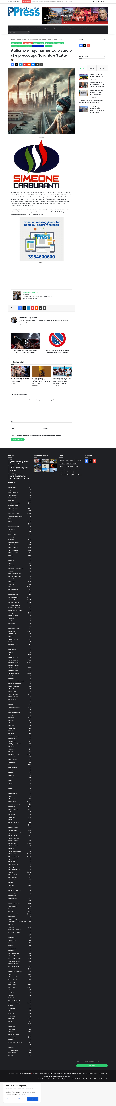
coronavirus (12, 581)
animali (11, 518)
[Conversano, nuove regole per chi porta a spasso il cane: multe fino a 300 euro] (45, 466)
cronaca (62, 463)
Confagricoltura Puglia (15, 573)
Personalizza (10, 1099)
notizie (70, 469)
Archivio (68, 1078)
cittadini (11, 560)
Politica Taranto (13, 843)
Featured (11, 678)
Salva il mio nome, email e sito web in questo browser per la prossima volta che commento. (37, 435)
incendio (11, 720)
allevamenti (12, 497)
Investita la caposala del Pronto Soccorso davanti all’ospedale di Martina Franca (97, 109)
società (11, 945)
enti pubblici (12, 649)
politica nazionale (14, 838)
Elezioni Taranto (13, 639)
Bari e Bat (12, 545)
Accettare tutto (32, 1099)
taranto (76, 472)
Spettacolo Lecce (14, 966)
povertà (11, 848)
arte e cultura (13, 524)
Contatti (74, 1078)
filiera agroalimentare (15, 683)
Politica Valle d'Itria (14, 846)
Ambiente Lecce (13, 511)
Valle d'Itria (12, 1037)
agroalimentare (13, 492)
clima (10, 563)
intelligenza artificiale (15, 744)
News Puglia (63, 469)
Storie (11, 990)
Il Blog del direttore (14, 712)
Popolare (81, 68)
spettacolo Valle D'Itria (15, 971)
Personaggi (12, 817)
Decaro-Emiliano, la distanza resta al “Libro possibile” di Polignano (97, 84)
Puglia (11, 872)
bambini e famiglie (14, 542)
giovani (11, 704)
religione (11, 887)
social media (12, 940)
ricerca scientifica (14, 893)
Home (11, 28)
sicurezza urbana (14, 935)
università (12, 1029)
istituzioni (11, 746)
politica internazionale (15, 833)
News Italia (12, 798)
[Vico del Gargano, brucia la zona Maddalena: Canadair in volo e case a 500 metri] (45, 470)
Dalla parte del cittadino (15, 613)
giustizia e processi (14, 707)
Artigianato (12, 529)
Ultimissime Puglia (76, 474)
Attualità (11, 537)
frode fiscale (12, 699)
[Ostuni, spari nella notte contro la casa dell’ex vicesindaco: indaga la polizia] (37, 470)
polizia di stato (77, 469)
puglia (61, 472)
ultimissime (49, 46)
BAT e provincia (13, 550)
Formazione (12, 689)
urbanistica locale (14, 1034)
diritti (10, 620)
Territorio (11, 1013)
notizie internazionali (14, 804)
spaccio (11, 950)
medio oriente (13, 767)
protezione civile (13, 864)
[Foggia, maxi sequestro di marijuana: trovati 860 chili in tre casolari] (45, 461)
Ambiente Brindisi (14, 505)
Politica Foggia (13, 830)
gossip (11, 709)
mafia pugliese (13, 759)
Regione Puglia (69, 472)
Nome (13, 421)
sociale (11, 942)
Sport (54, 28)
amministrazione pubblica (16, 516)
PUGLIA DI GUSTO (14, 874)
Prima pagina (15, 46)
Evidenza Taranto (38, 43)
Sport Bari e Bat (13, 976)
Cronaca (19, 28)
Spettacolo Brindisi (14, 961)
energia (11, 641)
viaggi (11, 1039)
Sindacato (12, 937)
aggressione (12, 487)
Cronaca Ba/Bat (13, 589)
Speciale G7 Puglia (14, 953)
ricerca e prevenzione (15, 890)
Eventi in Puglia (13, 660)
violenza (11, 1045)
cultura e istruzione (14, 607)
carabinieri (78, 460)
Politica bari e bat (14, 822)
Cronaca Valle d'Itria (14, 605)
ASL (10, 531)
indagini (11, 730)
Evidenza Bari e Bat (14, 662)
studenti (11, 995)
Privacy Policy (89, 1078)
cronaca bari (12, 592)
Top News (12, 1016)
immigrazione (13, 715)
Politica (28, 28)
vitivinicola (12, 1047)
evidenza (68, 463)
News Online (12, 801)
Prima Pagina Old (14, 856)
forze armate (12, 691)
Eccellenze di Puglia (14, 628)
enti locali (12, 647)
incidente (11, 725)
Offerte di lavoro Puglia (59, 1078)
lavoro (11, 751)
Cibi (12, 785)
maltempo (12, 762)
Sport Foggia (12, 982)
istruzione (12, 749)
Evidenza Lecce (13, 670)
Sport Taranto (13, 987)
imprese (11, 717)
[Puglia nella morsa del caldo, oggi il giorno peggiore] (53, 470)
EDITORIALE (12, 634)
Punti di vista (12, 880)
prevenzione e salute (15, 851)
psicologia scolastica (15, 867)
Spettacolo (12, 956)
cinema (11, 558)
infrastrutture (13, 738)
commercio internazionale (16, 568)
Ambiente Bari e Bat (14, 503)
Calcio (11, 555)
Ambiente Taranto (21, 39)
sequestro (12, 916)
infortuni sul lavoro (14, 736)
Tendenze (12, 1011)
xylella (11, 1055)
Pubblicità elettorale (14, 869)
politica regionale (14, 840)
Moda (10, 780)
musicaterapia (13, 793)
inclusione (12, 728)
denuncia (11, 618)
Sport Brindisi (13, 979)
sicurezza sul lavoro (14, 932)
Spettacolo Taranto (14, 969)
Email (13, 428)
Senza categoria (13, 914)
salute (11, 901)
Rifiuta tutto (21, 1099)
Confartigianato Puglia (15, 576)
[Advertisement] (41, 277)
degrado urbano (13, 615)
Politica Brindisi (13, 825)
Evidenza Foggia (13, 668)
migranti (11, 772)
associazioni (12, 534)
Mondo (11, 783)
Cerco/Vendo (70, 28)
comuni (11, 571)
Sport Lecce (12, 984)
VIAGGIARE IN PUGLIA (15, 1042)
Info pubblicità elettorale (100, 1078)
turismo (11, 1024)
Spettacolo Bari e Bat (15, 958)
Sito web (45, 428)
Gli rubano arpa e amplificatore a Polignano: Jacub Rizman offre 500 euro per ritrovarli (41, 380)
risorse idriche (13, 898)
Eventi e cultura (13, 657)
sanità (11, 908)
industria (11, 733)
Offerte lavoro (13, 812)
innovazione (12, 741)
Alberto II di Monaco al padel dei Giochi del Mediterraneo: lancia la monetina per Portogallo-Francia (62, 380)
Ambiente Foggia (13, 508)
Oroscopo (12, 814)
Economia (46, 28)
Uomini (11, 1031)
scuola (11, 911)
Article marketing (14, 526)
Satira (12, 992)
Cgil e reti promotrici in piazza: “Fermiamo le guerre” (97, 76)
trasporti (11, 1018)
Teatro (11, 1005)
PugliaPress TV (83, 28)
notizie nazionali (58, 43)
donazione (12, 623)
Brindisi (72, 460)
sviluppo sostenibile (14, 1000)
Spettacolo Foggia (14, 963)
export (11, 675)
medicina (11, 764)
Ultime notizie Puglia (65, 474)
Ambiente (37, 28)
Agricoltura (12, 490)
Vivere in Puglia (13, 1050)
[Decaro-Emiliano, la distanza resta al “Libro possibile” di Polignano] (83, 85)
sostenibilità (12, 948)
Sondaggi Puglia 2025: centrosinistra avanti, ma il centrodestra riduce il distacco (97, 93)
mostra (11, 788)
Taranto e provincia (38, 46)
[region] (22, 1093)
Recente (91, 68)
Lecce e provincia (14, 754)
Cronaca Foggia (13, 597)
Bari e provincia (13, 547)
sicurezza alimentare (15, 929)
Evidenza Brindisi (14, 665)
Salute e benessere (26, 46)
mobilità (11, 775)
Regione (11, 885)
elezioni (11, 636)
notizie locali (49, 43)
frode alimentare (13, 696)
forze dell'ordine (13, 694)
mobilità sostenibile (14, 778)
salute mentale (13, 906)
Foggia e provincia (14, 686)
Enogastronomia (13, 644)
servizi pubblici (13, 919)
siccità (11, 924)
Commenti (102, 68)
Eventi (62, 28)
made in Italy (12, 757)
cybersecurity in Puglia (15, 610)
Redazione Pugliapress (19, 60)
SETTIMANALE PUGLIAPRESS (17, 922)
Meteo (11, 770)
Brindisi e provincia (14, 552)
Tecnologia (12, 1008)
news (10, 796)
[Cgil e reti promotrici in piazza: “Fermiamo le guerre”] (83, 77)
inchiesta (11, 723)
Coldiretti (11, 566)
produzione (12, 861)
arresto (11, 521)
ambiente (11, 500)
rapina (11, 882)
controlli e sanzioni (14, 579)
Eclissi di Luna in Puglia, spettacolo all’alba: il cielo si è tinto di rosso (49, 1)
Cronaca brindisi (13, 594)
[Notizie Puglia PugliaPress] (24, 11)
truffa (10, 1021)
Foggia (75, 463)
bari (67, 460)
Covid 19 (11, 584)
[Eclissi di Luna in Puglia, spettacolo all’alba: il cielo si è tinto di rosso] (53, 466)
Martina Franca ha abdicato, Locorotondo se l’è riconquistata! (20, 379)
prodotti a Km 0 (13, 859)
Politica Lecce (13, 835)
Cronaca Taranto (28, 43)
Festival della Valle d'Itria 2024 (17, 681)
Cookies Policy (81, 1078)
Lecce (61, 466)
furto (10, 702)
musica (11, 791)
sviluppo (11, 997)
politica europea (13, 827)
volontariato (12, 1052)
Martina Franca (69, 466)
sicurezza (12, 927)
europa (11, 652)
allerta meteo (13, 495)
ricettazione (12, 895)
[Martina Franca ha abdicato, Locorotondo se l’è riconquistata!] (20, 371)
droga (10, 626)
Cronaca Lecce (13, 600)
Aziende (11, 539)
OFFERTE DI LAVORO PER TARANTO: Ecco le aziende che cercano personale (91, 101)
